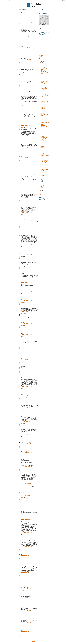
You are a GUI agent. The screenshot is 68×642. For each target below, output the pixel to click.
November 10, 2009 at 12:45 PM (26, 125)
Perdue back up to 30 (43, 113)
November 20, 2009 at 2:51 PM (26, 631)
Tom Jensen (41, 58)
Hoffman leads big (43, 171)
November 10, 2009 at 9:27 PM (26, 375)
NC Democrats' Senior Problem (45, 94)
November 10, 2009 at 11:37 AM (26, 47)
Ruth (21, 155)
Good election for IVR (43, 154)
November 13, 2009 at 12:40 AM (26, 588)
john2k (22, 595)
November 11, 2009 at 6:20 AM (26, 457)
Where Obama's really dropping (45, 83)
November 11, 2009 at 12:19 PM (26, 501)
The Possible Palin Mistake (44, 81)
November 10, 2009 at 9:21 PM (26, 368)
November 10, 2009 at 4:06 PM (26, 291)
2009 (41, 65)
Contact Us (40, 194)
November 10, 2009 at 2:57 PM (26, 223)
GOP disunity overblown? (44, 128)
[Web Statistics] (34, 641)
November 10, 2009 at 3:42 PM (26, 282)
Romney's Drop (43, 89)
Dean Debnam (41, 55)
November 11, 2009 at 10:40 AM (26, 483)
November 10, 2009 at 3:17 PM (26, 254)
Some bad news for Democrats (45, 135)
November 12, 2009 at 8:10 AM (26, 572)
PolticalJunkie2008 (23, 445)
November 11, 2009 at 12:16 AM (26, 448)
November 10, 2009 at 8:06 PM (26, 359)
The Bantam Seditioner (24, 361)
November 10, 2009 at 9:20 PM (26, 364)
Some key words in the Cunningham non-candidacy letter (45, 133)
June (41, 181)
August (42, 179)
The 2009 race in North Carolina (45, 155)
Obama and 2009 (43, 146)
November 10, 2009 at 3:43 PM (26, 286)
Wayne (22, 234)
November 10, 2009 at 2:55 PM (26, 212)
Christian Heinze (23, 397)
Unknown (22, 127)
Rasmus (22, 61)
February (42, 186)
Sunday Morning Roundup (44, 93)
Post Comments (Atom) (25, 636)
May (41, 182)
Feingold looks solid (43, 87)
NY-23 (41, 174)
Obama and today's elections (44, 160)
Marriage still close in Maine (44, 169)
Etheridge (42, 116)
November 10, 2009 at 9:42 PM (26, 395)
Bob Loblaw (22, 302)
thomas (22, 468)
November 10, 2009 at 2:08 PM (26, 147)
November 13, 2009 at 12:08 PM (26, 604)
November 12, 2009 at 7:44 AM (26, 555)
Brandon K (22, 45)
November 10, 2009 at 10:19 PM (26, 421)
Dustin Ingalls (41, 56)
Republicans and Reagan (44, 88)
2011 (41, 62)
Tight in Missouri (43, 107)
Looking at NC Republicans (44, 103)
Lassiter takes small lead (44, 163)
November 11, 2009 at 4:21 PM (26, 519)
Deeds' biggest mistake (44, 153)
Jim (21, 178)
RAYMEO (22, 57)
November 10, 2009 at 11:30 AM (26, 32)
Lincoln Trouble (43, 106)
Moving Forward (43, 147)
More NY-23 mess (43, 175)
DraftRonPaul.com (23, 590)
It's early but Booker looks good (45, 141)
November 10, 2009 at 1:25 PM (26, 135)
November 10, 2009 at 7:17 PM (26, 334)
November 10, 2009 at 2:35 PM (26, 176)
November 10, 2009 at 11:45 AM (26, 59)
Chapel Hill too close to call (44, 164)
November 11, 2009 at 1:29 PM (26, 514)
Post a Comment (21, 633)
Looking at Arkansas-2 (44, 117)
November (42, 67)
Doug (21, 68)
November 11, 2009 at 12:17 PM (26, 495)
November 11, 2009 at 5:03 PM (26, 546)
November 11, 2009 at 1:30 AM (26, 452)
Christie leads (42, 170)
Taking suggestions (43, 138)
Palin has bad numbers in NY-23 (45, 159)
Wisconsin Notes (43, 82)
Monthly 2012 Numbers (44, 97)
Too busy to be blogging (24, 557)
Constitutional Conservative (24, 553)
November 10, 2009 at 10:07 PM (26, 407)
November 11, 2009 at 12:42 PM (26, 509)
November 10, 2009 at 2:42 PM (26, 191)
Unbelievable (42, 148)
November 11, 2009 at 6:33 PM (26, 551)
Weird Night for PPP (43, 156)
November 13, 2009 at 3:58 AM (26, 597)
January (42, 187)
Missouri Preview (43, 109)
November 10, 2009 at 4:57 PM (26, 311)
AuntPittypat (22, 84)
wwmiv (22, 159)
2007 (41, 190)
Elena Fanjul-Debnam (42, 57)
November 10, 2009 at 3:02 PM (26, 244)
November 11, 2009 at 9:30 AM (26, 466)
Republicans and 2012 (43, 108)
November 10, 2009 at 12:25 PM (26, 70)
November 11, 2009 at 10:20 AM (26, 471)
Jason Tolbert (22, 29)
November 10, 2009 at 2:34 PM (26, 157)
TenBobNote (22, 548)
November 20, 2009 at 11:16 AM (26, 610)
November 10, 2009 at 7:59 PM (26, 344)
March (42, 185)
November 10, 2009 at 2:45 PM (26, 197)
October (42, 176)
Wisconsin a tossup (43, 74)
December (42, 66)
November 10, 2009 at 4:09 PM (26, 300)
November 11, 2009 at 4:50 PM (26, 532)
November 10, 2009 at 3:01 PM (26, 232)
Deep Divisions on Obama (44, 101)
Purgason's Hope (43, 102)
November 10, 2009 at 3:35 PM (26, 264)
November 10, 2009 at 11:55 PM (26, 443)
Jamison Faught (23, 72)
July (41, 180)
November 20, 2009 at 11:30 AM (26, 622)
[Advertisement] (45, 46)
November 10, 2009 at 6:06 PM (26, 323)
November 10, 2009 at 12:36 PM (26, 82)
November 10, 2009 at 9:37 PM (26, 386)
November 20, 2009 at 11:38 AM (26, 627)
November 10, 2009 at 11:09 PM (26, 434)
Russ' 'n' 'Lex (22, 313)
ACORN (42, 100)
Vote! (41, 129)
